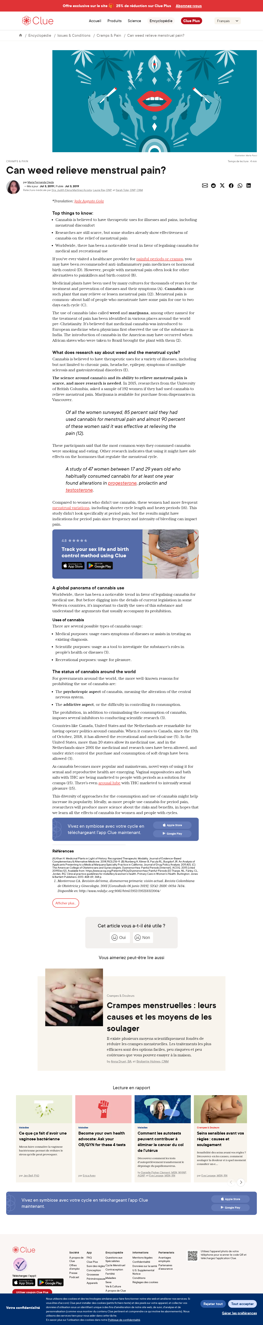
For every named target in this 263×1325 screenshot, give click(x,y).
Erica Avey (89, 1175)
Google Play (174, 834)
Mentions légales (142, 1257)
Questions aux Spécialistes (114, 1259)
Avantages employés (164, 1259)
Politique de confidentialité (124, 1320)
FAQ (89, 1257)
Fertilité (110, 1273)
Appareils (92, 1283)
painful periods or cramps (159, 259)
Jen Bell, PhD (31, 1175)
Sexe (108, 1282)
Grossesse (93, 1274)
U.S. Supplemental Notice (143, 1271)
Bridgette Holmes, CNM (153, 1061)
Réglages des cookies (145, 1282)
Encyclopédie (161, 20)
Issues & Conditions (73, 35)
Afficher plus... (65, 903)
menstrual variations (70, 508)
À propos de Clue (76, 1259)
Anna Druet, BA (121, 1061)
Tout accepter (242, 1303)
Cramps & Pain (109, 35)
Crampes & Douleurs (208, 1127)
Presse (73, 1273)
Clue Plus (191, 20)
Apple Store (174, 825)
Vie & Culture (113, 1286)
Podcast (74, 1277)
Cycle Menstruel (115, 1265)
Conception (94, 1270)
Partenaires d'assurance (165, 1266)
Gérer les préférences (239, 1313)
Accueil (95, 20)
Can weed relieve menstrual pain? (155, 35)
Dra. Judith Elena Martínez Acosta (72, 190)
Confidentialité (141, 1262)
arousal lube (109, 783)
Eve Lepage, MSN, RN (162, 1175)
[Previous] (231, 1182)
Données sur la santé (144, 1266)
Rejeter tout (213, 1303)
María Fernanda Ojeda (41, 182)
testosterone (79, 490)
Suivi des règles (96, 1266)
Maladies (24, 1127)
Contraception (114, 1269)
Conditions (138, 1278)
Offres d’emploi (74, 1266)
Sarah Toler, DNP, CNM (129, 190)
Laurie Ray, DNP (102, 190)
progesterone (122, 483)
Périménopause (96, 1278)
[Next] (241, 1182)
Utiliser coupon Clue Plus (32, 1292)
